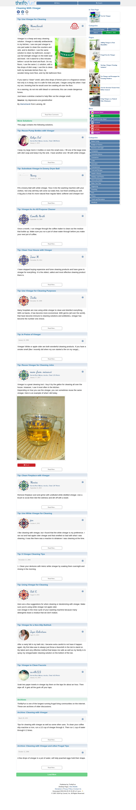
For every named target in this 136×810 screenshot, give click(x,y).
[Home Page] (25, 1)
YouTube (96, 129)
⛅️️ (83, 791)
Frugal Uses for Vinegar (108, 55)
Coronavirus (95, 157)
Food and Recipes (96, 170)
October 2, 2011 (111, 32)
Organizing (94, 186)
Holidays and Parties (97, 177)
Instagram (97, 132)
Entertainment (95, 167)
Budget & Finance (96, 144)
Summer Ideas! (97, 112)
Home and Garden (98, 29)
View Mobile (73, 787)
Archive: (32, 712)
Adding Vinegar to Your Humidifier (108, 44)
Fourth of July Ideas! (99, 119)
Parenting (94, 189)
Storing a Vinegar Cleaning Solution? (109, 66)
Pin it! (27, 465)
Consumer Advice (96, 154)
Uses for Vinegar (106, 16)
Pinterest (96, 126)
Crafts (93, 161)
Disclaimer (58, 789)
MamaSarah (25, 104)
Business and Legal (97, 148)
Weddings (94, 202)
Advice (96, 32)
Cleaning (113, 29)
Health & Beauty (96, 173)
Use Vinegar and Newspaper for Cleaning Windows (110, 77)
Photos (93, 196)
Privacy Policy (67, 789)
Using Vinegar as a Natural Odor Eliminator (109, 100)
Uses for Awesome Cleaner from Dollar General (110, 89)
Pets (92, 193)
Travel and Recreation (98, 199)
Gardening (96, 116)
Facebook (97, 122)
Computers (94, 151)
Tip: (31, 19)
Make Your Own (96, 183)
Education (94, 164)
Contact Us (77, 789)
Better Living (95, 141)
